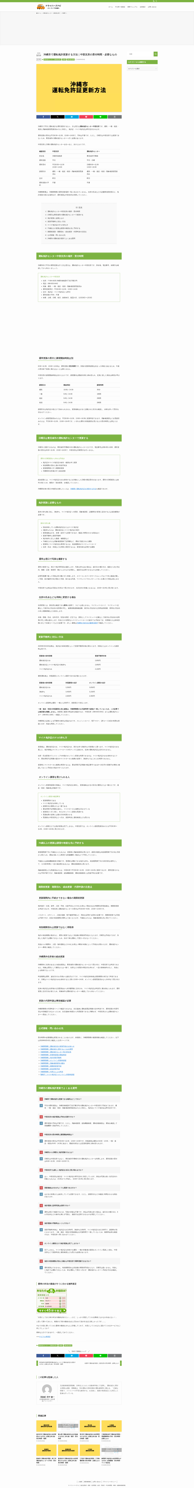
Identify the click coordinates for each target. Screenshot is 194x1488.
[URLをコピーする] (115, 117)
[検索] (156, 1)
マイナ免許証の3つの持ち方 (58, 225)
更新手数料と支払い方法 (56, 221)
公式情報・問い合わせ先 (56, 235)
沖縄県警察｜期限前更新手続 (50, 1066)
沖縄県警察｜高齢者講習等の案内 (52, 1063)
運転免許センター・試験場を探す (52, 59)
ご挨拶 (80, 1481)
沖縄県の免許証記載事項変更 (87, 623)
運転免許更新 (70, 59)
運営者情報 (87, 1481)
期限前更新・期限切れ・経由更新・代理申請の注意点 (67, 232)
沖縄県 (64, 59)
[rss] (153, 1)
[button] (43, 117)
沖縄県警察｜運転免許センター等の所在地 (55, 1052)
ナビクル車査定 (45, 1337)
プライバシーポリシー (109, 1481)
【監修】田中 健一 (47, 1397)
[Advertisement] (97, 29)
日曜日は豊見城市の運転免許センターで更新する (65, 215)
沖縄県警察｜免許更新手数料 (50, 1057)
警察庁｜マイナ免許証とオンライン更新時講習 (57, 1074)
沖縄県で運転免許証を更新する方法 (83, 489)
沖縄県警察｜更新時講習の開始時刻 (53, 1055)
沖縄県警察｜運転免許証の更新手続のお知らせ (57, 1046)
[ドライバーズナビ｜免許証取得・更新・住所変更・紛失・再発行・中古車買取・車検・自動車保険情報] (49, 7)
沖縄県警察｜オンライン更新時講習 (53, 1060)
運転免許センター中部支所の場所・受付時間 (64, 211)
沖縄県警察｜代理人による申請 (51, 1072)
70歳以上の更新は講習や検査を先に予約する (64, 228)
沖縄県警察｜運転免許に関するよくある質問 (56, 1049)
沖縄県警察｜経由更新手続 (50, 1069)
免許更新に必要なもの (56, 218)
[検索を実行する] (156, 54)
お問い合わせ (97, 1481)
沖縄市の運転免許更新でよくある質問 (61, 238)
